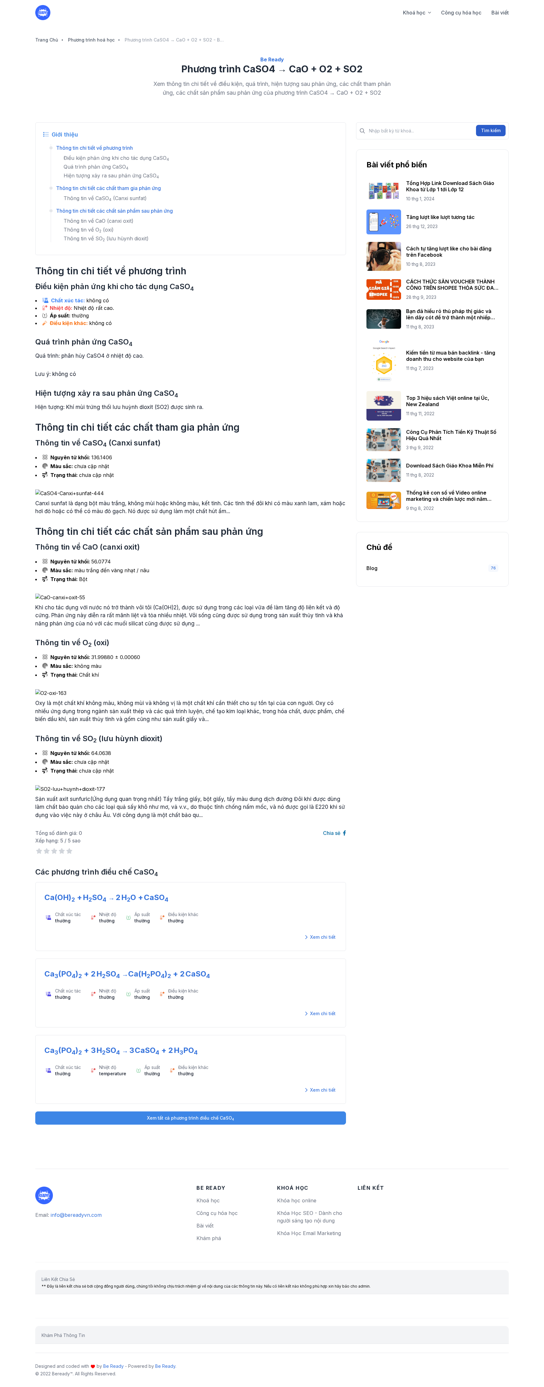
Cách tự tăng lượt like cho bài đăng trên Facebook (448, 251)
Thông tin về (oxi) (89, 230)
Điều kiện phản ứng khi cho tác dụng (116, 158)
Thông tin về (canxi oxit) (98, 221)
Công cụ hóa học (461, 12)
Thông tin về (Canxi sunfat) (105, 198)
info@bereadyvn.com (76, 1215)
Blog (371, 568)
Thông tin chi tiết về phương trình (94, 148)
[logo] (44, 1193)
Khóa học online (296, 1200)
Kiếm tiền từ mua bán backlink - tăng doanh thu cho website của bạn (450, 356)
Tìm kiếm (491, 130)
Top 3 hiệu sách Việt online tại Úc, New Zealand (447, 401)
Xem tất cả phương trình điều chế (190, 1118)
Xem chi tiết (322, 937)
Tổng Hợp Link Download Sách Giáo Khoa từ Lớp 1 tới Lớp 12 (450, 186)
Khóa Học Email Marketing (309, 1233)
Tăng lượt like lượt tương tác (440, 217)
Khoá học (414, 12)
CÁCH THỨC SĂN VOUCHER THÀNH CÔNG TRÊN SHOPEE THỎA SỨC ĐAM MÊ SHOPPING (452, 284)
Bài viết (500, 12)
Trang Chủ (46, 39)
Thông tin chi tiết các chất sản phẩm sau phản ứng (114, 211)
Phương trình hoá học (91, 39)
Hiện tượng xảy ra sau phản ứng (111, 175)
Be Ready (113, 1366)
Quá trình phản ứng (96, 167)
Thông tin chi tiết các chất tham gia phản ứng (108, 188)
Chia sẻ (332, 833)
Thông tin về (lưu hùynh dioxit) (106, 238)
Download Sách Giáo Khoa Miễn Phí (449, 465)
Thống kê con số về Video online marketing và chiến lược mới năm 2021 (446, 495)
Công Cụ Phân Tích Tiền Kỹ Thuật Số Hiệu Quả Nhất (451, 435)
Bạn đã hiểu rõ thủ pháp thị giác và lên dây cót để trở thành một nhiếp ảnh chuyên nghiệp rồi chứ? (448, 314)
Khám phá (208, 1238)
